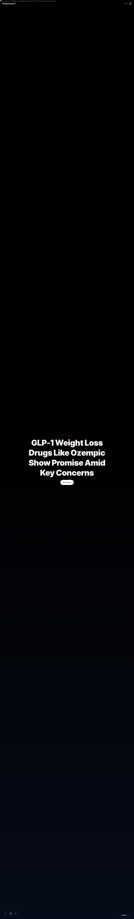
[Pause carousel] (10, 913)
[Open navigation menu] (130, 3)
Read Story (67, 486)
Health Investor (9, 4)
